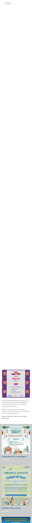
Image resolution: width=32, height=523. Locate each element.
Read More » (6, 459)
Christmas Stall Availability (14, 456)
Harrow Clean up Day (11, 508)
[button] (27, 5)
